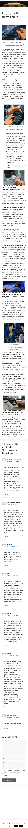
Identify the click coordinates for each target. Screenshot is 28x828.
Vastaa (6, 494)
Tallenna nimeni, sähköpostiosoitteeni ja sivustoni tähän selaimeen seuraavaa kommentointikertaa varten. (14, 773)
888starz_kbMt (11, 715)
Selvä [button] (16, 826)
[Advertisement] (14, 802)
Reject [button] (21, 826)
